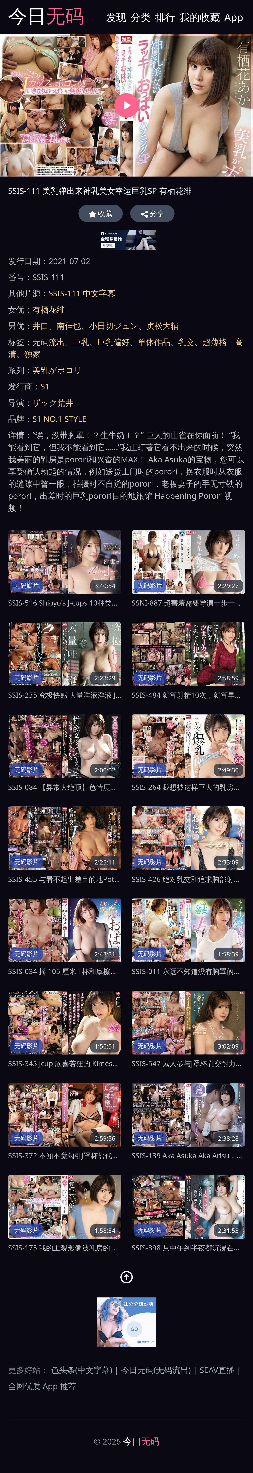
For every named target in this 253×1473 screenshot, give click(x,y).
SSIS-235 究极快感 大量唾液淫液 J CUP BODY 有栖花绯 (64, 695)
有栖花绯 (48, 309)
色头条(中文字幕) (81, 1369)
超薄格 (215, 341)
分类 (141, 17)
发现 (116, 17)
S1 (45, 386)
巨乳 (81, 341)
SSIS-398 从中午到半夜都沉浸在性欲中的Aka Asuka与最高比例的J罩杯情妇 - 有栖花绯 (188, 1248)
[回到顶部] (126, 1277)
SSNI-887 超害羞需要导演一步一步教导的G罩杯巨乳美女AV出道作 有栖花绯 (188, 603)
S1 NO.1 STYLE (59, 418)
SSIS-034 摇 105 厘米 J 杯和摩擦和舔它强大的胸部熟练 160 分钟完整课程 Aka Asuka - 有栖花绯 (64, 971)
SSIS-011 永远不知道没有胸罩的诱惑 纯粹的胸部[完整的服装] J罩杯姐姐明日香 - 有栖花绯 (188, 971)
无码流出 (48, 341)
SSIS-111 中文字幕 (82, 293)
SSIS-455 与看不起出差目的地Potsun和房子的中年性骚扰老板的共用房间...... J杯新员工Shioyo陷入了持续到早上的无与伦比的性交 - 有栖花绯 (64, 879)
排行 (165, 17)
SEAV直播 (217, 1369)
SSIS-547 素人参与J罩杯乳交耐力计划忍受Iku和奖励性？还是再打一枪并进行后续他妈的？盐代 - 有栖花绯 (188, 1063)
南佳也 (69, 325)
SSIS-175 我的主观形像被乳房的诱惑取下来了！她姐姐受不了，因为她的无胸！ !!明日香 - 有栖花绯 (64, 1248)
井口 (40, 325)
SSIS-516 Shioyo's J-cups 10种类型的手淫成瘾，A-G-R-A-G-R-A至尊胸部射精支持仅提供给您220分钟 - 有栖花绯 (64, 603)
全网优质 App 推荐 (42, 1386)
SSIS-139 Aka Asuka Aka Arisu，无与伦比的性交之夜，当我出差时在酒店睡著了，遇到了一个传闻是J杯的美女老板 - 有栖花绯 (188, 1155)
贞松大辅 (162, 325)
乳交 (186, 341)
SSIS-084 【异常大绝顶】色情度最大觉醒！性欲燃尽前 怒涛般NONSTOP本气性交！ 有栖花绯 (64, 787)
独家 (32, 353)
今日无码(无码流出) (156, 1369)
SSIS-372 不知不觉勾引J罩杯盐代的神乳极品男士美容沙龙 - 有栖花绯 (64, 1155)
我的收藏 (200, 17)
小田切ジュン (113, 325)
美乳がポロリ (57, 370)
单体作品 (154, 341)
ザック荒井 (53, 402)
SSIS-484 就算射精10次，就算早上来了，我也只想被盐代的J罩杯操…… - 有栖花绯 (188, 695)
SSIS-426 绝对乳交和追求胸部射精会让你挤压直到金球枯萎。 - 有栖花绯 (188, 879)
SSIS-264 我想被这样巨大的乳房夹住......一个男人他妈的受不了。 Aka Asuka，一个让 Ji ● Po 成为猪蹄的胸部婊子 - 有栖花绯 (188, 787)
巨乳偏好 (113, 341)
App (233, 17)
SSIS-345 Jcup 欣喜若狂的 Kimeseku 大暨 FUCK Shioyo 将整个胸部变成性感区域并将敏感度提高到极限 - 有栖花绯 (64, 1063)
